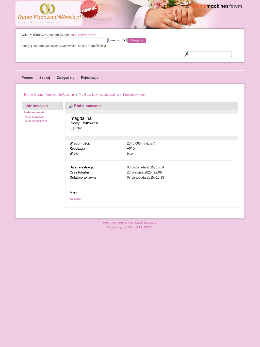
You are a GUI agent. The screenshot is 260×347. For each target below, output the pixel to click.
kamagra (75, 198)
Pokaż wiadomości (35, 120)
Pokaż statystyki (34, 116)
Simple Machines (145, 223)
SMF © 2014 (126, 223)
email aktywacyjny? (83, 34)
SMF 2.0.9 (109, 223)
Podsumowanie (34, 112)
